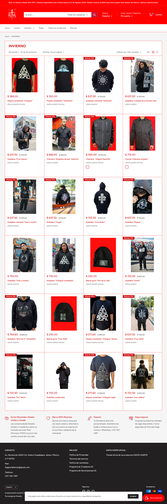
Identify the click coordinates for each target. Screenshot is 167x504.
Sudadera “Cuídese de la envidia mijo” (141, 101)
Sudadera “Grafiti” (132, 281)
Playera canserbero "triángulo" (20, 101)
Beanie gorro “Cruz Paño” (57, 339)
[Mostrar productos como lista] (157, 52)
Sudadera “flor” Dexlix (16, 397)
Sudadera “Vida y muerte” (18, 281)
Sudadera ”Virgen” (54, 222)
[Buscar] (94, 14)
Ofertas (73, 28)
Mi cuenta (126, 16)
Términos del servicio (78, 459)
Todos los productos (57, 28)
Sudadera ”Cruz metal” (134, 339)
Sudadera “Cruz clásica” (17, 159)
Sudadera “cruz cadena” (135, 397)
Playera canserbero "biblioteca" (60, 101)
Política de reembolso (78, 463)
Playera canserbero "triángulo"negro (101, 397)
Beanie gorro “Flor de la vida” (98, 281)
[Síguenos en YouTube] (93, 491)
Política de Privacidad (78, 455)
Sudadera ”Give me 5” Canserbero (21, 339)
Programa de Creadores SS (81, 467)
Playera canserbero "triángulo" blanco (101, 339)
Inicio (7, 28)
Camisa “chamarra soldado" (136, 159)
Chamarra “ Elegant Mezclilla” (98, 159)
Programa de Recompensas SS (82, 470)
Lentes (17, 28)
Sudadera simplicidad (56, 397)
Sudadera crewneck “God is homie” (22, 222)
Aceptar (133, 496)
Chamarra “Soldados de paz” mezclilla (62, 159)
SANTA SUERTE (91, 104)
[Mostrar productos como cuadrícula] (153, 52)
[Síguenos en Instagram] (88, 491)
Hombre (28, 28)
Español (9, 487)
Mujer (41, 28)
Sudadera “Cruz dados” (95, 222)
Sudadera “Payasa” (133, 222)
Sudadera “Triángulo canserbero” (60, 281)
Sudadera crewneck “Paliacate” (99, 101)
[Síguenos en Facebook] (83, 491)
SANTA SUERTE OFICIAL (16, 104)
